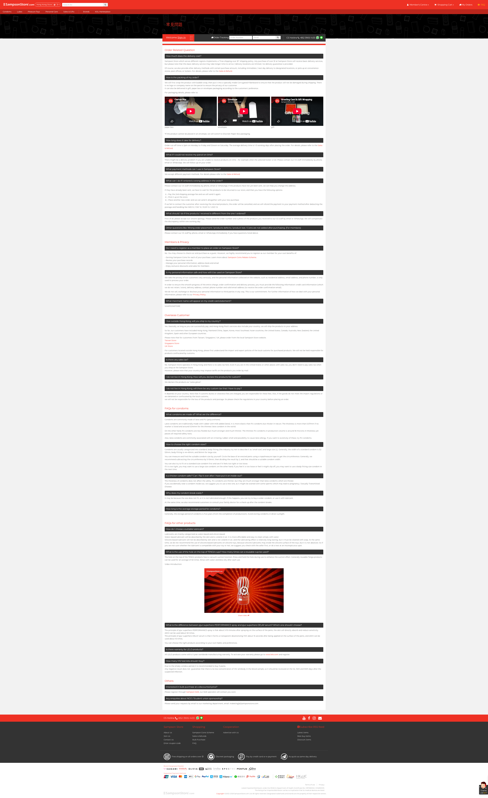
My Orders (467, 5)
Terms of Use (310, 785)
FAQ (194, 743)
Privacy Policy (199, 294)
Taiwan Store (170, 340)
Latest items (302, 732)
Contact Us (169, 740)
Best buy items (304, 736)
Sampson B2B (192, 692)
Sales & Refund (225, 71)
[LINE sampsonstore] (321, 37)
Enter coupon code (172, 743)
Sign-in (182, 37)
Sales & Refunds (199, 736)
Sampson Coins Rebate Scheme (242, 257)
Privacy (321, 785)
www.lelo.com (272, 654)
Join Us (167, 736)
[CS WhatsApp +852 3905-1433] (317, 37)
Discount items (304, 740)
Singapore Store (172, 343)
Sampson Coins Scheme (203, 732)
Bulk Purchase (198, 740)
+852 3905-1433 (307, 38)
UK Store (169, 346)
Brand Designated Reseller (174, 766)
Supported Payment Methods (175, 773)
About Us (168, 732)
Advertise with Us (231, 732)
